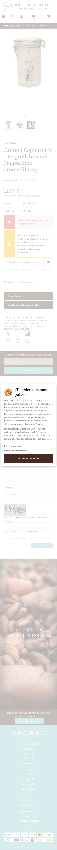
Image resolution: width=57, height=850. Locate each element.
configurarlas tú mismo (15, 428)
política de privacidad (14, 432)
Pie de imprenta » (12, 446)
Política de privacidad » (15, 450)
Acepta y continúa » (28, 458)
